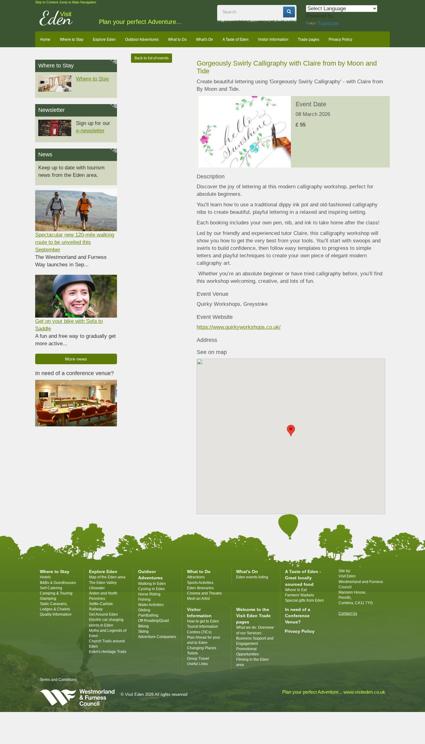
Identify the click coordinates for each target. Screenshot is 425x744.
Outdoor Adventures (142, 39)
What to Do (177, 39)
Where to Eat (296, 590)
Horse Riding (149, 594)
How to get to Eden (203, 621)
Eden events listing (252, 577)
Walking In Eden (152, 583)
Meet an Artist (198, 598)
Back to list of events (151, 58)
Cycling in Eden (151, 589)
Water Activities (151, 605)
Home (45, 39)
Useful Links (197, 664)
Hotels (45, 577)
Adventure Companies (157, 637)
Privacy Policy (340, 39)
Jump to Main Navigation (77, 2)
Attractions (196, 577)
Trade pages (308, 39)
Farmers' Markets (299, 595)
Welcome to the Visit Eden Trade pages (253, 615)
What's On (204, 39)
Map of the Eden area (107, 577)
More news (76, 358)
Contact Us (348, 613)
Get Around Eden (103, 614)
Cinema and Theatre (204, 593)
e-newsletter (90, 131)
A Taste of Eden (235, 39)
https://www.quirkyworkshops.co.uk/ (239, 327)
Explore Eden (104, 39)
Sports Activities (200, 583)
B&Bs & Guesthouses (58, 583)
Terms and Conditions (58, 679)
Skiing (143, 631)
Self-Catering (51, 588)
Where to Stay (71, 39)
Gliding (144, 610)
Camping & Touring (56, 593)
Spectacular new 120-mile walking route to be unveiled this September (74, 242)
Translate (328, 23)
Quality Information (56, 614)
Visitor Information (273, 39)
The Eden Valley (103, 583)
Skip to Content (46, 2)
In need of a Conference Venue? (297, 615)
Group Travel (198, 658)
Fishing (144, 599)
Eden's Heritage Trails (107, 652)
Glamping (48, 598)
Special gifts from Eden (304, 600)
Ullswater (97, 588)
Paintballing (148, 615)
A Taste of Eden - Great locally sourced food (303, 577)
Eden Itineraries (200, 588)
